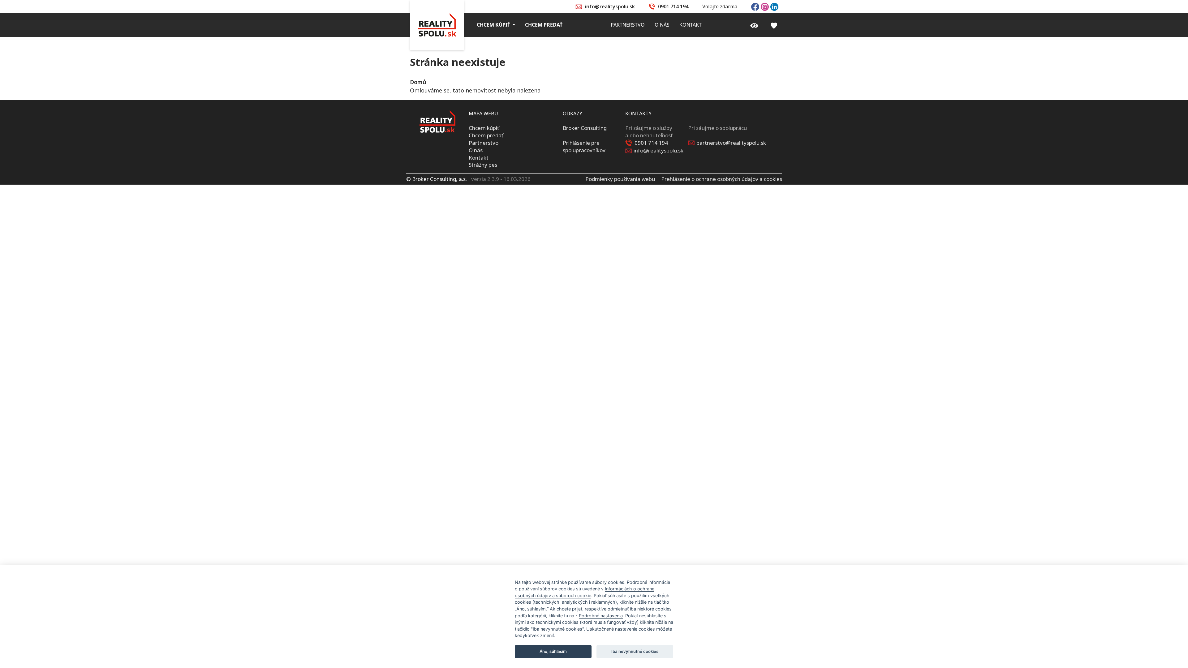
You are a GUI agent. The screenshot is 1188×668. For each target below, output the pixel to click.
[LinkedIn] (774, 6)
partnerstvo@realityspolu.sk (731, 142)
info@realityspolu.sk (610, 6)
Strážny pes (483, 164)
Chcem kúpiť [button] (494, 24)
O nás (476, 150)
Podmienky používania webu (620, 178)
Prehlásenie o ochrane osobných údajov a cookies (721, 178)
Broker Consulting (585, 127)
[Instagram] (765, 6)
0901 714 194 (673, 6)
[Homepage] (437, 25)
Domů (418, 82)
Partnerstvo (483, 142)
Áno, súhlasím (553, 651)
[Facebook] (755, 6)
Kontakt (479, 157)
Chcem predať (486, 135)
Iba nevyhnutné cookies (634, 651)
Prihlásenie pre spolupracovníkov (584, 146)
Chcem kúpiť (484, 127)
